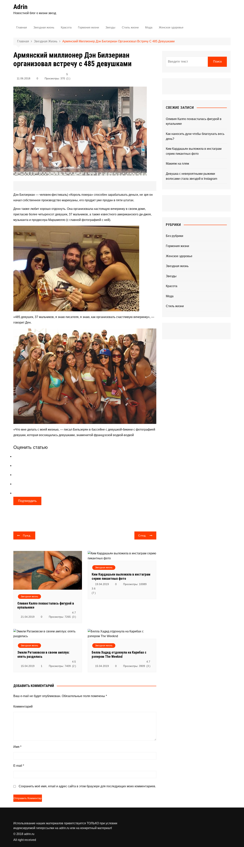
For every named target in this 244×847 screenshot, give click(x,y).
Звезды (110, 27)
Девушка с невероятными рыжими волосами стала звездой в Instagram (191, 176)
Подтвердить (27, 500)
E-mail (18, 765)
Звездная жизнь (43, 27)
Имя (17, 746)
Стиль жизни (130, 27)
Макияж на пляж (177, 163)
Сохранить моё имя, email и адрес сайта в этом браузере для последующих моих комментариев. (87, 786)
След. (142, 535)
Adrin (20, 6)
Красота (66, 27)
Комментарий (23, 706)
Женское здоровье (171, 27)
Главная (21, 27)
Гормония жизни (88, 27)
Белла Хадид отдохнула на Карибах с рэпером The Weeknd (119, 654)
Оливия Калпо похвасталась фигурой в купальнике (194, 121)
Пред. (27, 535)
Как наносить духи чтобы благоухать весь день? (195, 136)
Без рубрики (174, 236)
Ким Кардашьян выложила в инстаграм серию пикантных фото (121, 576)
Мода (148, 27)
